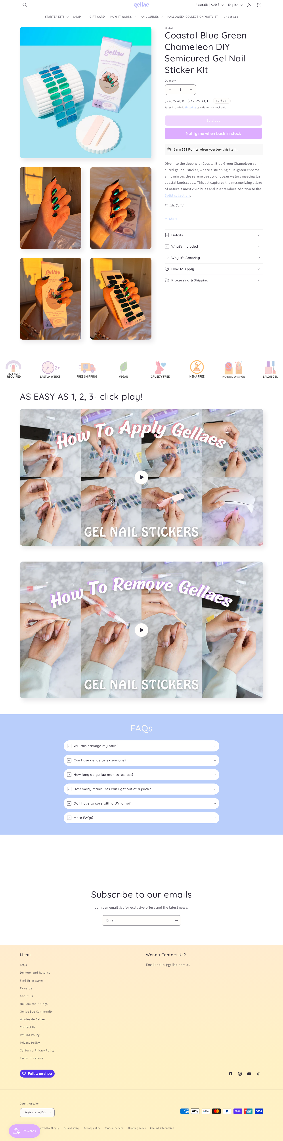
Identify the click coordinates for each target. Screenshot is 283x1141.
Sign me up (98, 605)
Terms (92, 650)
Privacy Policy (72, 650)
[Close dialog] (222, 488)
